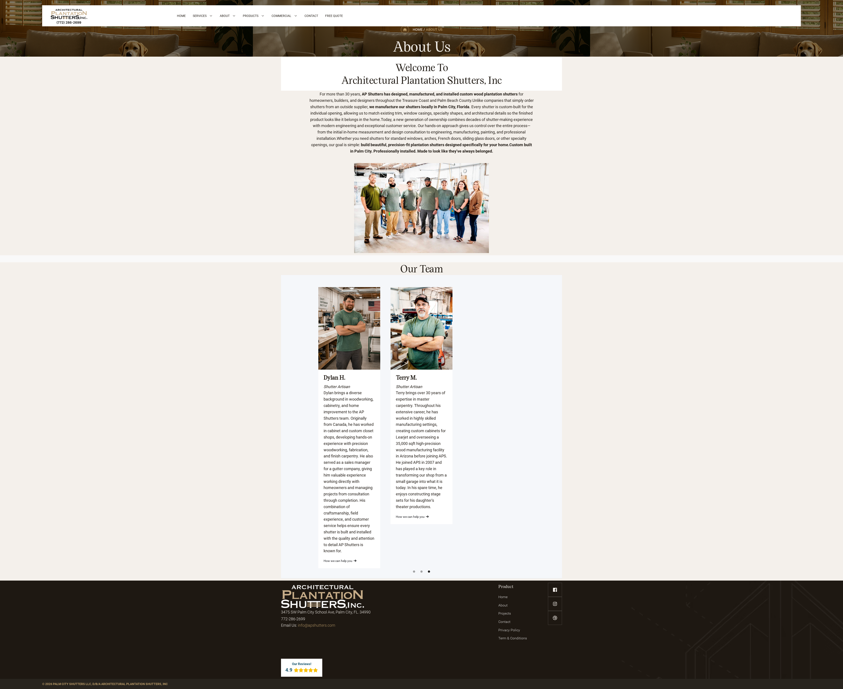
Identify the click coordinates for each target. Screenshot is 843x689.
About (503, 605)
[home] (69, 15)
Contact (504, 622)
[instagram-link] (555, 604)
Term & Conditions (512, 638)
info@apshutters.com (316, 625)
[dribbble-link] (555, 618)
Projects (504, 613)
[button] (202, 16)
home (418, 29)
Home (503, 597)
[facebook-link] (555, 590)
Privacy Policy (509, 630)
